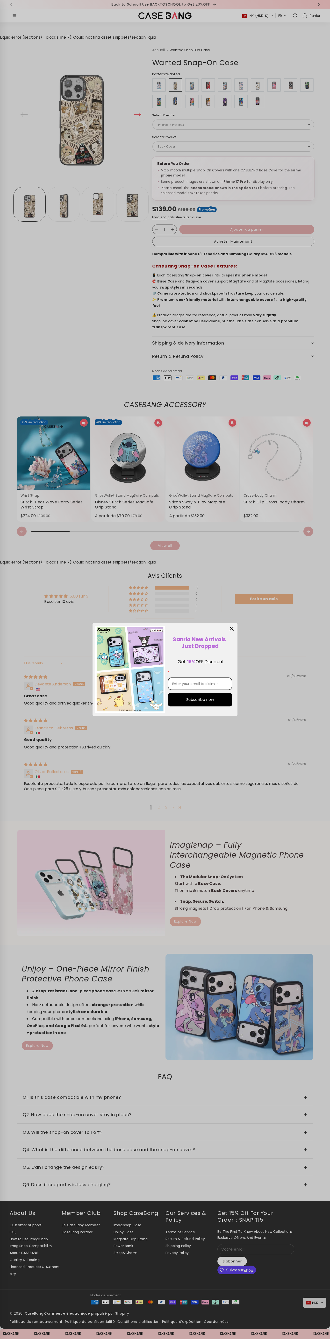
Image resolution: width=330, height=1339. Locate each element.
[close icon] (231, 628)
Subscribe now (200, 699)
